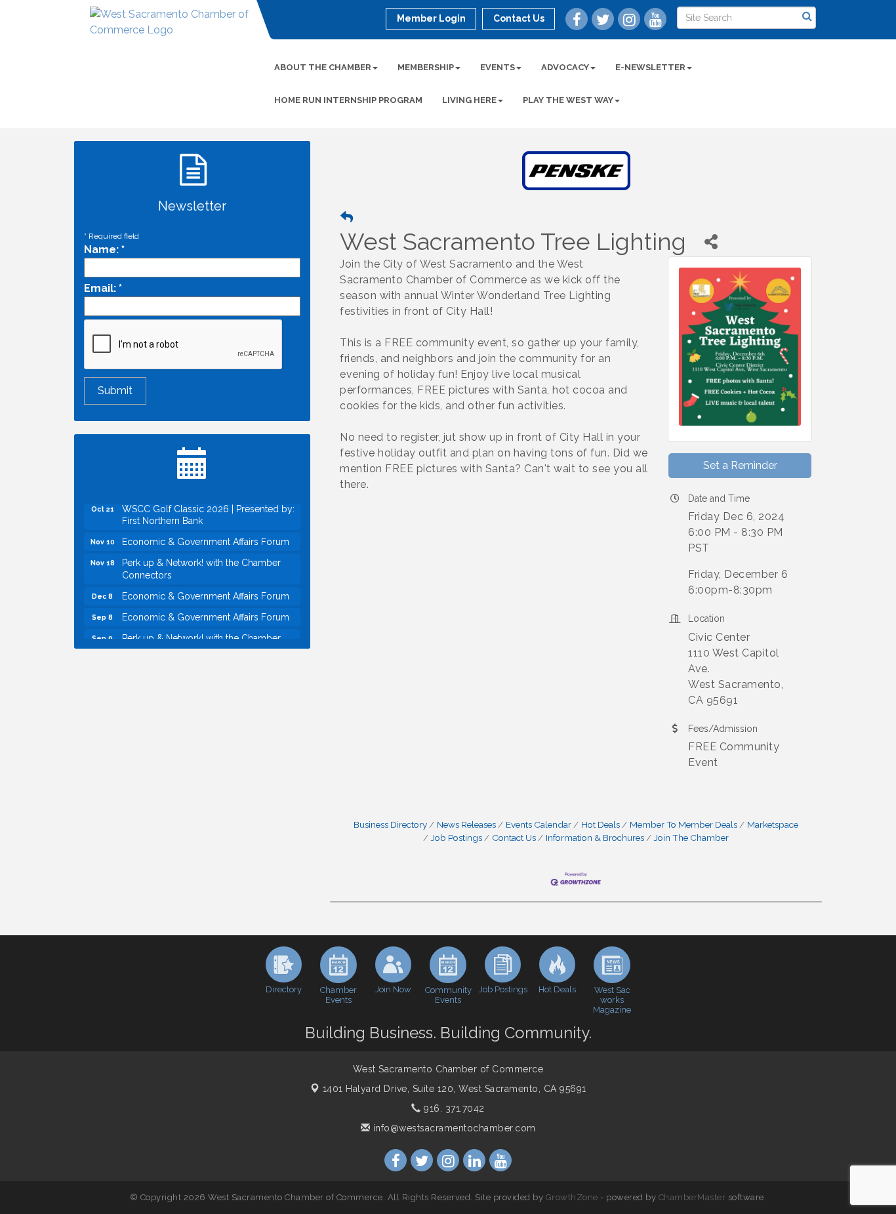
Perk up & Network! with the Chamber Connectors (201, 555)
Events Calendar (538, 824)
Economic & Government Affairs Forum (205, 528)
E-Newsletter (650, 67)
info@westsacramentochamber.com (453, 1128)
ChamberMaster (692, 1197)
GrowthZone (572, 1197)
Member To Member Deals (683, 824)
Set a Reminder (740, 465)
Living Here (469, 100)
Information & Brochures (595, 837)
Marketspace (772, 824)
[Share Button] (710, 241)
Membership (425, 67)
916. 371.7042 (453, 1108)
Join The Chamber (691, 837)
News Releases (466, 824)
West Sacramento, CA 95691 (454, 1088)
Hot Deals (600, 824)
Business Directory (390, 824)
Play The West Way (568, 100)
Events (497, 67)
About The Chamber (322, 67)
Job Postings (456, 837)
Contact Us (514, 837)
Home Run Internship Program (348, 100)
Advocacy (565, 67)
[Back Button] (346, 217)
